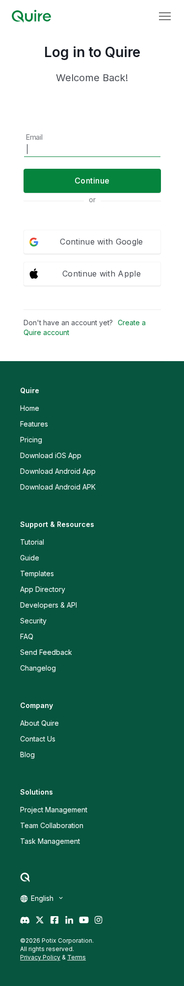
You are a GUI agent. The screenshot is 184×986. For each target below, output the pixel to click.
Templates (37, 573)
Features (34, 424)
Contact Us (37, 739)
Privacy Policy (40, 957)
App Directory (42, 589)
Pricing (31, 439)
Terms (76, 957)
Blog (27, 754)
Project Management (53, 809)
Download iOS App (50, 455)
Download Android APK (58, 487)
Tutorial (32, 542)
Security (33, 620)
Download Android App (58, 471)
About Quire (39, 723)
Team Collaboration (51, 825)
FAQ (26, 636)
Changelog (38, 668)
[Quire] (31, 16)
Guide (29, 558)
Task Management (50, 841)
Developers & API (48, 605)
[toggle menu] (165, 16)
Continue (92, 180)
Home (29, 408)
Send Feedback (46, 652)
